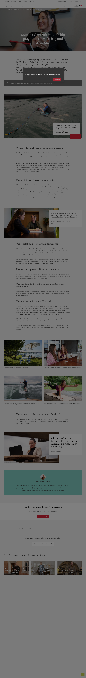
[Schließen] (62, 69)
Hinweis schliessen (57, 79)
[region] (43, 75)
